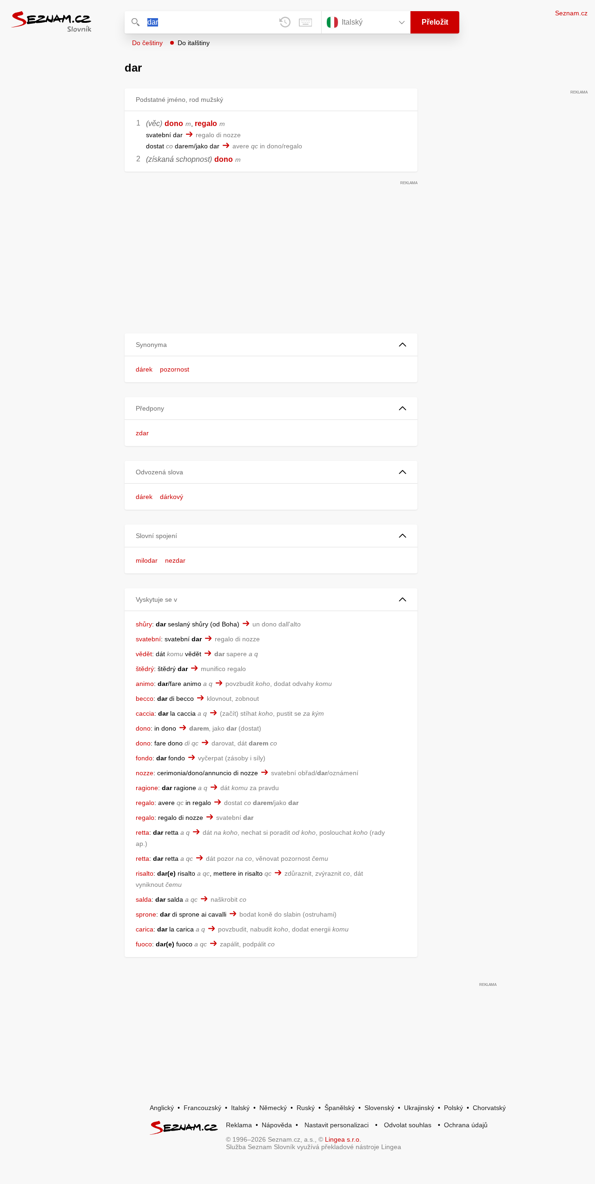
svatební (148, 639)
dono (174, 123)
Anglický (162, 1107)
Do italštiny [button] (194, 43)
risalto (144, 873)
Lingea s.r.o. (343, 1139)
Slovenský (379, 1107)
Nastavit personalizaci (336, 1125)
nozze (144, 773)
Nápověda (277, 1125)
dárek (144, 369)
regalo (206, 123)
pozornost (174, 369)
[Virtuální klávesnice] (305, 22)
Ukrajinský (419, 1107)
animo (145, 683)
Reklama (239, 1125)
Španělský (339, 1107)
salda (144, 899)
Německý (273, 1107)
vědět (144, 654)
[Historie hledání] (285, 22)
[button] (271, 344)
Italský (240, 1107)
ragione (147, 788)
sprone (146, 914)
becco (144, 698)
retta (142, 832)
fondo (144, 758)
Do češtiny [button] (147, 43)
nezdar (175, 560)
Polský (453, 1107)
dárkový (171, 496)
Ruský (306, 1107)
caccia (145, 713)
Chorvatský (489, 1107)
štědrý (145, 668)
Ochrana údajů (466, 1125)
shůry (144, 624)
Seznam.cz (571, 13)
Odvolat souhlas (407, 1125)
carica (144, 929)
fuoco (144, 944)
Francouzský (202, 1107)
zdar (142, 433)
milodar (147, 560)
